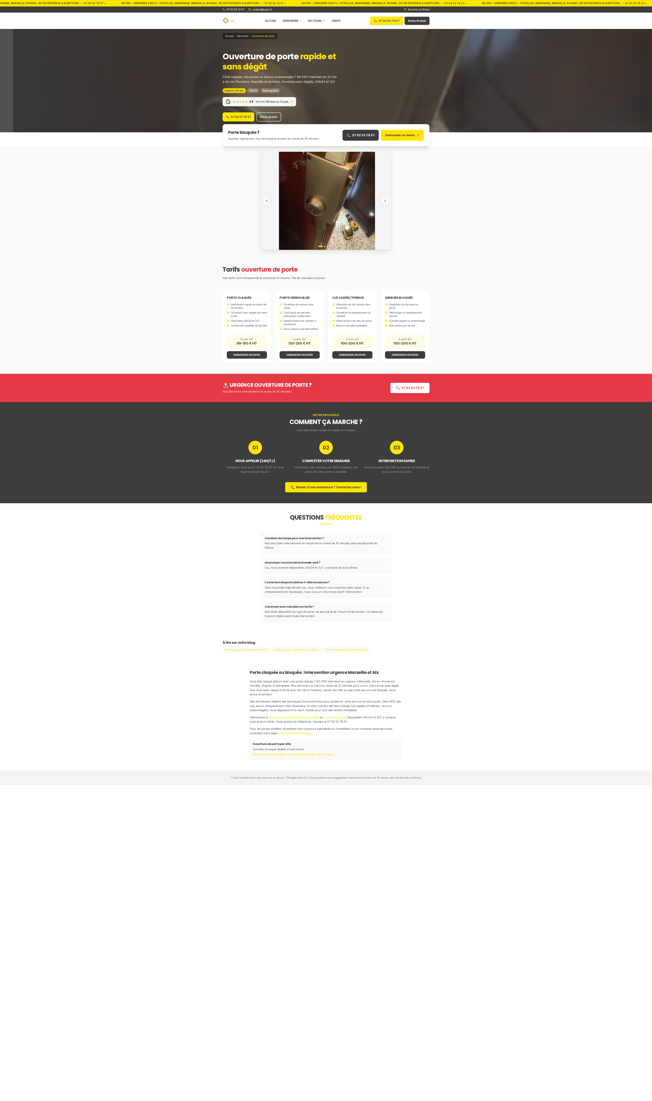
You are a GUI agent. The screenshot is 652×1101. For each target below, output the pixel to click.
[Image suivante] (385, 200)
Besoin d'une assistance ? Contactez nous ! (328, 487)
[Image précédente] (266, 200)
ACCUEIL (270, 20)
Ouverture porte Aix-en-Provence (312, 754)
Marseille (313, 717)
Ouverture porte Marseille (269, 754)
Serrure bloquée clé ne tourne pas (346, 649)
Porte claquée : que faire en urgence (296, 649)
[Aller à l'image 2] (324, 246)
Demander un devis (400, 135)
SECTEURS (315, 20)
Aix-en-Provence (334, 717)
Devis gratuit (268, 117)
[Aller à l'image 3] (327, 246)
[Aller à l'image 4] (330, 246)
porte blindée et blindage (294, 733)
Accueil (229, 36)
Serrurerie (242, 36)
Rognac (286, 717)
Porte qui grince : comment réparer (246, 649)
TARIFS (336, 20)
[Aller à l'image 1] (321, 246)
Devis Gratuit (417, 20)
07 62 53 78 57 (389, 20)
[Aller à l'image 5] (332, 246)
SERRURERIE (290, 20)
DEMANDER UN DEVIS (247, 354)
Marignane (299, 717)
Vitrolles (274, 717)
